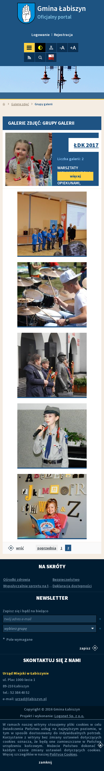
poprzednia (46, 547)
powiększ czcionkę (73, 47)
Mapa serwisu (51, 47)
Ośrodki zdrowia (16, 579)
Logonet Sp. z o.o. (69, 715)
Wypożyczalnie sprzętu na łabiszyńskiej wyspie (42, 585)
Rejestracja (63, 34)
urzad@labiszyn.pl (31, 698)
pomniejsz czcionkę (62, 47)
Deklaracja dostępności (72, 585)
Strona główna (4, 104)
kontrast (40, 47)
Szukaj (40, 57)
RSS (29, 57)
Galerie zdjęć (20, 104)
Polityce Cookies (63, 754)
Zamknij (45, 762)
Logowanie (40, 34)
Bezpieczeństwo (66, 579)
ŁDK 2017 (86, 145)
